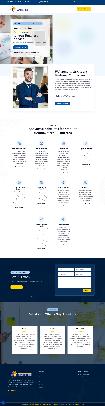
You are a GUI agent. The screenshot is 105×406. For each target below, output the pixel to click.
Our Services (42, 382)
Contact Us (61, 9)
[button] (51, 356)
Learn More (19, 167)
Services (50, 9)
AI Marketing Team (79, 404)
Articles (41, 384)
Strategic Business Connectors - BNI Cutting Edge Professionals (42, 404)
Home (42, 9)
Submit (86, 290)
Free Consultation (83, 9)
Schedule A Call (20, 47)
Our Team (42, 379)
